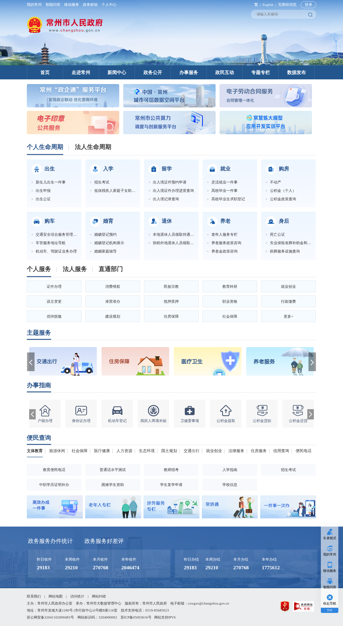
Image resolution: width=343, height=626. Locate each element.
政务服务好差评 (104, 541)
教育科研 (229, 286)
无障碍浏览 (287, 5)
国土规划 (169, 451)
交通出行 (192, 451)
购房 (284, 169)
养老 (225, 221)
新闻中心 (117, 72)
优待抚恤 (54, 316)
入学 (108, 169)
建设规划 (112, 316)
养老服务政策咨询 (226, 243)
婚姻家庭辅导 (105, 251)
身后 (284, 221)
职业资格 (229, 301)
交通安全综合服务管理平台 (56, 234)
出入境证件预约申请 (169, 182)
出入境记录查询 (166, 199)
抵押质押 (171, 301)
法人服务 (75, 269)
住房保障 (171, 316)
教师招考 (171, 470)
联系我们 (34, 596)
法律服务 (236, 451)
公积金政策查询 (283, 199)
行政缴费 (288, 301)
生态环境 (147, 451)
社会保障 (229, 316)
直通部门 (111, 269)
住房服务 (259, 451)
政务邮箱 (90, 5)
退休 (167, 221)
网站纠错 (99, 596)
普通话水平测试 (113, 470)
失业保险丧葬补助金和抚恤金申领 (290, 243)
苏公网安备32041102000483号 (50, 617)
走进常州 (81, 72)
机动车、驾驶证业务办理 (56, 251)
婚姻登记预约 (105, 234)
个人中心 (108, 5)
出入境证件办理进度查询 (173, 191)
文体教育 (35, 451)
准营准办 (112, 301)
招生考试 (101, 182)
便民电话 (304, 451)
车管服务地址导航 (51, 243)
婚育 (108, 221)
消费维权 (112, 286)
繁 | (256, 5)
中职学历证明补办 (54, 485)
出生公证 (43, 199)
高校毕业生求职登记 (228, 199)
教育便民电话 (54, 470)
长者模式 (329, 538)
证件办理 (54, 286)
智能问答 (53, 5)
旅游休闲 (57, 451)
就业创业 (288, 286)
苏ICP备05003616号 (136, 617)
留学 (167, 169)
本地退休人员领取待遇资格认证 (173, 234)
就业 (225, 169)
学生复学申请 (171, 485)
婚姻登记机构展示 (109, 243)
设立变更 (54, 301)
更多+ (288, 316)
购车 (50, 221)
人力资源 (124, 451)
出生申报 (43, 191)
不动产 (275, 182)
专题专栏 (260, 72)
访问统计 (77, 596)
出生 (50, 169)
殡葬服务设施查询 (285, 251)
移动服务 (71, 5)
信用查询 (281, 451)
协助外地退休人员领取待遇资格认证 (173, 243)
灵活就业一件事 (224, 182)
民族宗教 (171, 286)
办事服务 (188, 72)
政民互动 (224, 72)
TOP (329, 610)
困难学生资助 (113, 485)
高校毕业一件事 (224, 191)
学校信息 (229, 485)
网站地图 (56, 596)
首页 (45, 72)
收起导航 (329, 603)
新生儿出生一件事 (51, 182)
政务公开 (153, 72)
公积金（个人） (283, 191)
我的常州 (35, 5)
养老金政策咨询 (224, 251)
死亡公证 (277, 234)
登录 (308, 5)
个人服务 (39, 269)
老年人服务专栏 (224, 234)
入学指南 (229, 470)
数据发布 (296, 72)
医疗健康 (102, 451)
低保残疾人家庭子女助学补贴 (114, 191)
